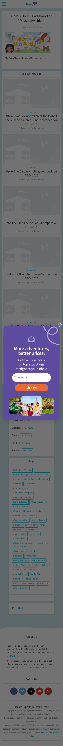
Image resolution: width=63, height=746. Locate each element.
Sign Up (31, 388)
